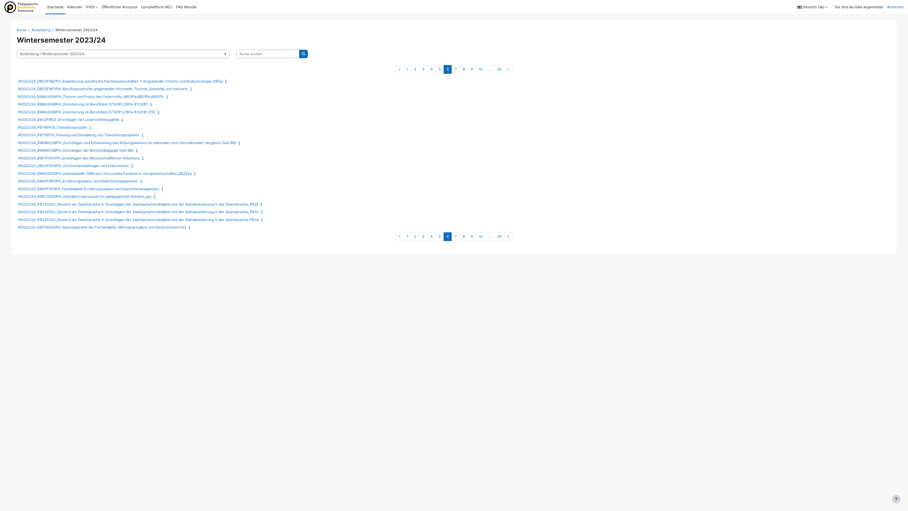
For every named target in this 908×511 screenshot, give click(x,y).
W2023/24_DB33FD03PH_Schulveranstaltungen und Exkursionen (73, 165)
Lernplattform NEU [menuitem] (156, 7)
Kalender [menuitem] (75, 7)
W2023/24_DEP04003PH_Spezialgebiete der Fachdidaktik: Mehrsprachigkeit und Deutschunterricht (102, 227)
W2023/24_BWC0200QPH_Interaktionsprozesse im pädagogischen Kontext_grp (84, 196)
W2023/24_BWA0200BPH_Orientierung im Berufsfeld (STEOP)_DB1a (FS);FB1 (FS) (86, 112)
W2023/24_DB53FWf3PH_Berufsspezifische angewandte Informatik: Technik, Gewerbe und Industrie (103, 89)
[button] (812, 7)
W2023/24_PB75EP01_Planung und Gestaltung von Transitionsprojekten (78, 135)
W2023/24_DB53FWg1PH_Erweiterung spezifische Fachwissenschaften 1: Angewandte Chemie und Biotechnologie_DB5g (120, 81)
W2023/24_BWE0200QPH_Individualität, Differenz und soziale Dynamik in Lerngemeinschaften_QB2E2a (105, 173)
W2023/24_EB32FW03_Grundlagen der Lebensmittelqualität (68, 119)
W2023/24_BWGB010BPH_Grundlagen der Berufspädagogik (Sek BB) (76, 150)
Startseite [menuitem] (55, 7)
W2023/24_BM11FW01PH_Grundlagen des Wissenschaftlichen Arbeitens (79, 158)
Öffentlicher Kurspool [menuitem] (119, 7)
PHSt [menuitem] (90, 7)
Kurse (21, 30)
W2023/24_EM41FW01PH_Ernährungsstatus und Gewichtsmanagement (78, 181)
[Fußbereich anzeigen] (896, 499)
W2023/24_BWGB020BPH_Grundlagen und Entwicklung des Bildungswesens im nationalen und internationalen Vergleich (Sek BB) (127, 143)
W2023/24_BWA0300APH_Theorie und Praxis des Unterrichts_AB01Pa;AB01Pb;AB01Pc (91, 96)
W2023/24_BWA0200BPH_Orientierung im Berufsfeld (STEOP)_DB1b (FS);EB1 (83, 104)
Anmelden (895, 7)
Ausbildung (40, 30)
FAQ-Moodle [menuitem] (186, 7)
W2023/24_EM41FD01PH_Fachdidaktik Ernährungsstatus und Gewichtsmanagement (88, 189)
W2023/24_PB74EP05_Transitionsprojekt (52, 127)
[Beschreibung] (227, 81)
